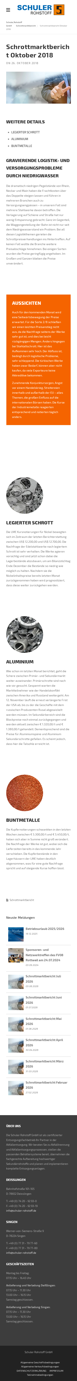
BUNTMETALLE (21, 146)
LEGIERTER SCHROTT (25, 132)
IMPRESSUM (56, 1370)
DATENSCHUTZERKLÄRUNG (31, 1370)
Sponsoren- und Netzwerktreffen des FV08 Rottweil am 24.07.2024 (44, 955)
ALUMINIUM (19, 139)
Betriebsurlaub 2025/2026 (45, 929)
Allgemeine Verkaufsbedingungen (40, 1366)
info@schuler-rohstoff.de (21, 1210)
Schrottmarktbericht (26, 25)
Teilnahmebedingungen (40, 1374)
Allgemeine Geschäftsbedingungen (40, 1362)
